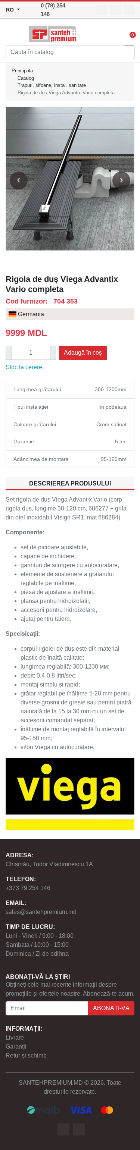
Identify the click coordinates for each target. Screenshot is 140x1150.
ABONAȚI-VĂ (111, 1008)
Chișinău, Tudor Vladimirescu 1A (49, 864)
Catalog (26, 78)
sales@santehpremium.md (41, 912)
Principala (22, 70)
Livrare (15, 1037)
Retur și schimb (26, 1055)
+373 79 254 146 (28, 888)
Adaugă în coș (83, 352)
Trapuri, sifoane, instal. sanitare (52, 85)
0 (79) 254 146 (53, 9)
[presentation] (19, 180)
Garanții (16, 1046)
